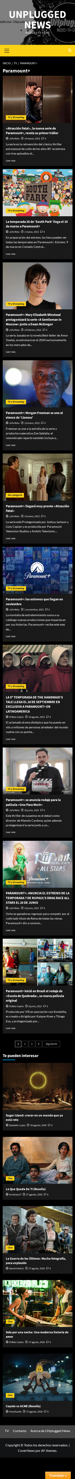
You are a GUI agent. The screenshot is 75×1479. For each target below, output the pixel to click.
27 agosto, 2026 (34, 1194)
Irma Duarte (15, 1412)
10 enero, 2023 (32, 516)
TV (7, 1431)
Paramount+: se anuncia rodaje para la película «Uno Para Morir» (33, 802)
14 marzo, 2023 (32, 138)
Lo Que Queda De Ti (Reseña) (26, 1189)
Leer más (10, 160)
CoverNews (26, 1450)
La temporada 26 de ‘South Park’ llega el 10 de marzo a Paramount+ (37, 224)
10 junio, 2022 (31, 908)
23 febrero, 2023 (32, 330)
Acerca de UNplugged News (50, 1431)
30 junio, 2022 (31, 810)
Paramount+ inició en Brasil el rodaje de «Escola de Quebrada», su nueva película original (35, 996)
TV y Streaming (16, 117)
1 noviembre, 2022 (34, 609)
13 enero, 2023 (32, 423)
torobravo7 (15, 1194)
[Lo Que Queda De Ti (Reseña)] (37, 1160)
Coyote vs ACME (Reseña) (23, 1406)
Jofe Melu (14, 138)
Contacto (19, 1431)
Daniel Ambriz (16, 1268)
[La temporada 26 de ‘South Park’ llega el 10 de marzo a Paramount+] (37, 192)
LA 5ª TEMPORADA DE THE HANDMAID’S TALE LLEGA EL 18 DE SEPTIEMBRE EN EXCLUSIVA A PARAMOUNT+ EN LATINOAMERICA (34, 704)
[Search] (69, 50)
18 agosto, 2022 (37, 717)
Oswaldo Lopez (17, 1125)
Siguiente (51, 1044)
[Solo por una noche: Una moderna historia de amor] (37, 1303)
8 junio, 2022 (35, 1006)
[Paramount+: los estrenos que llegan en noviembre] (37, 570)
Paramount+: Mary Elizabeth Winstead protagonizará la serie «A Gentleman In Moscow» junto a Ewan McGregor (33, 319)
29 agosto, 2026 (38, 1125)
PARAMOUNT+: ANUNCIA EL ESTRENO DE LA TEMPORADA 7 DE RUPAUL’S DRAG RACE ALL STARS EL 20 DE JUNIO (37, 898)
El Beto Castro (16, 717)
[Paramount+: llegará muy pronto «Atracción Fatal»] (37, 477)
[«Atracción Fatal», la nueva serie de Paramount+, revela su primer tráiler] (37, 99)
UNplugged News (37, 20)
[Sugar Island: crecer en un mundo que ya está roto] (37, 1086)
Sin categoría (15, 495)
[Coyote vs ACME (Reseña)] (37, 1377)
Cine (10, 1178)
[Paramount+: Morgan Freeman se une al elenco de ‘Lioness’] (37, 383)
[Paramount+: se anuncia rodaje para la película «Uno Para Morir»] (37, 771)
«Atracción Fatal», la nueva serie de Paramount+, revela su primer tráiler (32, 130)
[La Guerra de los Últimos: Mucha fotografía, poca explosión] (37, 1229)
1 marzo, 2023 (31, 232)
